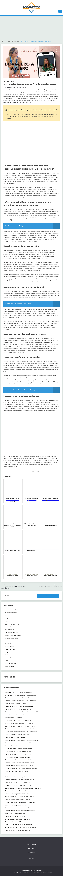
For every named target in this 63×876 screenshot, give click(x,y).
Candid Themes (46, 872)
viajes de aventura (10, 663)
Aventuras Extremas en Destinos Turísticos (17, 757)
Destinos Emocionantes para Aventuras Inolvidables (20, 698)
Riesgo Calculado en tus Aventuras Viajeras (17, 791)
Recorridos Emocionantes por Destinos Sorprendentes (21, 808)
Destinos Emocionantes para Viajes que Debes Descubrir (21, 740)
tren (6, 652)
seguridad (8, 644)
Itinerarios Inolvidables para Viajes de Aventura (18, 754)
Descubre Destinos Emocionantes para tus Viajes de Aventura (23, 788)
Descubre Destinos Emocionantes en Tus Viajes (19, 746)
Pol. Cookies (31, 853)
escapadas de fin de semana (13, 635)
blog (6, 618)
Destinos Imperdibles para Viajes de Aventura (18, 782)
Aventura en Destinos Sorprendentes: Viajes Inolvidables (21, 774)
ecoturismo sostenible (11, 632)
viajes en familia (9, 666)
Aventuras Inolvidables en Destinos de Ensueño (19, 723)
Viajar (6, 660)
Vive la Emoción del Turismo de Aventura (17, 715)
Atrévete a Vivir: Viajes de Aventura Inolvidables (18, 692)
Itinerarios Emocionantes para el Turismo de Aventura (20, 701)
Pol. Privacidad (31, 844)
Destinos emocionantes (12, 624)
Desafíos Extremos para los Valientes (16, 805)
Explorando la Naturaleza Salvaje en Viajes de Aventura (21, 768)
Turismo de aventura (9, 81)
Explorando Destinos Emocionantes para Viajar (18, 748)
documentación (9, 629)
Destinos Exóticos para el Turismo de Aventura (18, 822)
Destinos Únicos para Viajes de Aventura (17, 771)
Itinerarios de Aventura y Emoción (15, 816)
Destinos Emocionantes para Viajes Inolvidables (19, 743)
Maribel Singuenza (21, 87)
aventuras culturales (11, 613)
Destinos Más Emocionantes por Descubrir (17, 830)
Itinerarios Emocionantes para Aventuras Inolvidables (20, 763)
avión (6, 615)
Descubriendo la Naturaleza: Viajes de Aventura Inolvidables (22, 712)
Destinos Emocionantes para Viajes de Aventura (19, 765)
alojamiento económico (12, 610)
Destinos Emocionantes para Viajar (15, 737)
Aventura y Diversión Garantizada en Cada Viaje (18, 760)
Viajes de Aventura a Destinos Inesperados (17, 734)
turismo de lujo (9, 658)
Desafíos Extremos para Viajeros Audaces (17, 794)
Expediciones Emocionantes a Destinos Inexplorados (20, 802)
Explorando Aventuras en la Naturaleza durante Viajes (20, 695)
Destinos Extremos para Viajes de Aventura (17, 799)
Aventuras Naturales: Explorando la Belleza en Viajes (20, 720)
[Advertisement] (31, 27)
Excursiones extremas (11, 638)
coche (6, 621)
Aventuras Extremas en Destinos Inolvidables (18, 751)
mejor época (8, 641)
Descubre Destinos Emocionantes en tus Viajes (18, 785)
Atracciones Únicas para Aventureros (16, 813)
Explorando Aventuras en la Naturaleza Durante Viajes (21, 732)
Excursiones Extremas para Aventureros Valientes (19, 796)
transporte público (10, 649)
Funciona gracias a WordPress (21, 872)
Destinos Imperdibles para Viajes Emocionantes (19, 777)
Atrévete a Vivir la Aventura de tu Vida (16, 703)
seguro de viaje (9, 646)
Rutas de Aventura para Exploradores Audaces (18, 825)
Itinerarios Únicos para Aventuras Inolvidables (18, 709)
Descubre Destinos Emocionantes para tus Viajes (19, 706)
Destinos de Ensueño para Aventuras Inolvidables (19, 780)
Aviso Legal (31, 848)
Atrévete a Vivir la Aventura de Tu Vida (16, 717)
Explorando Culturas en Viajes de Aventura (17, 819)
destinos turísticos (10, 627)
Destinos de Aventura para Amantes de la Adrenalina (20, 729)
